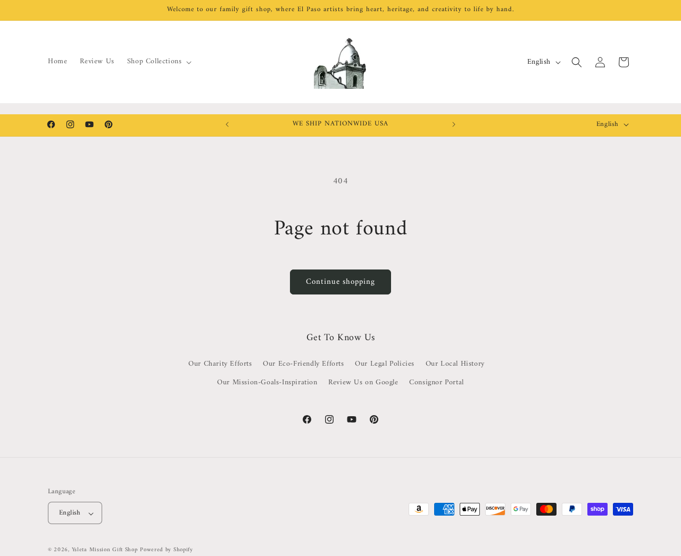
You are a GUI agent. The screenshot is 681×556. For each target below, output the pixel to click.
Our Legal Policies (384, 364)
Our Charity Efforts (220, 364)
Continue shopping (340, 282)
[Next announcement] (454, 124)
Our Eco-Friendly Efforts (303, 364)
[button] (158, 61)
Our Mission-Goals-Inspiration (267, 383)
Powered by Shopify (166, 550)
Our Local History (455, 364)
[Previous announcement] (227, 124)
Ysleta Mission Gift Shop (105, 550)
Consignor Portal (436, 383)
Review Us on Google (363, 383)
